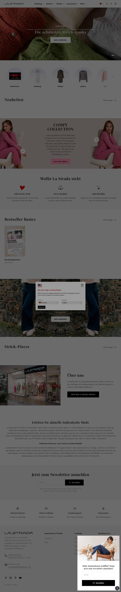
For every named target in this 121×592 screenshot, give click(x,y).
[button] (117, 588)
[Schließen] (115, 539)
